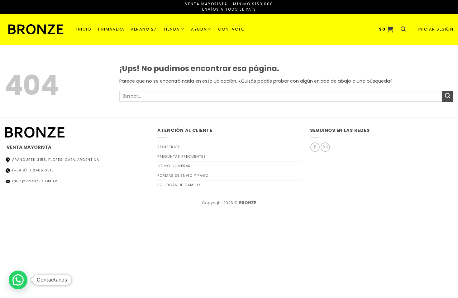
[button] (386, 29)
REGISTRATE (168, 146)
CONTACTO (231, 29)
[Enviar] (447, 96)
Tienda (172, 29)
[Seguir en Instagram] (325, 147)
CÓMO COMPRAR (174, 165)
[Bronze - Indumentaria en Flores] (36, 29)
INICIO (83, 29)
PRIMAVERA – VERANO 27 (127, 29)
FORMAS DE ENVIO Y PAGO (182, 175)
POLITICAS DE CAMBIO (178, 184)
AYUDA (199, 29)
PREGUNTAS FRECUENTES (181, 156)
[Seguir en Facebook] (315, 147)
